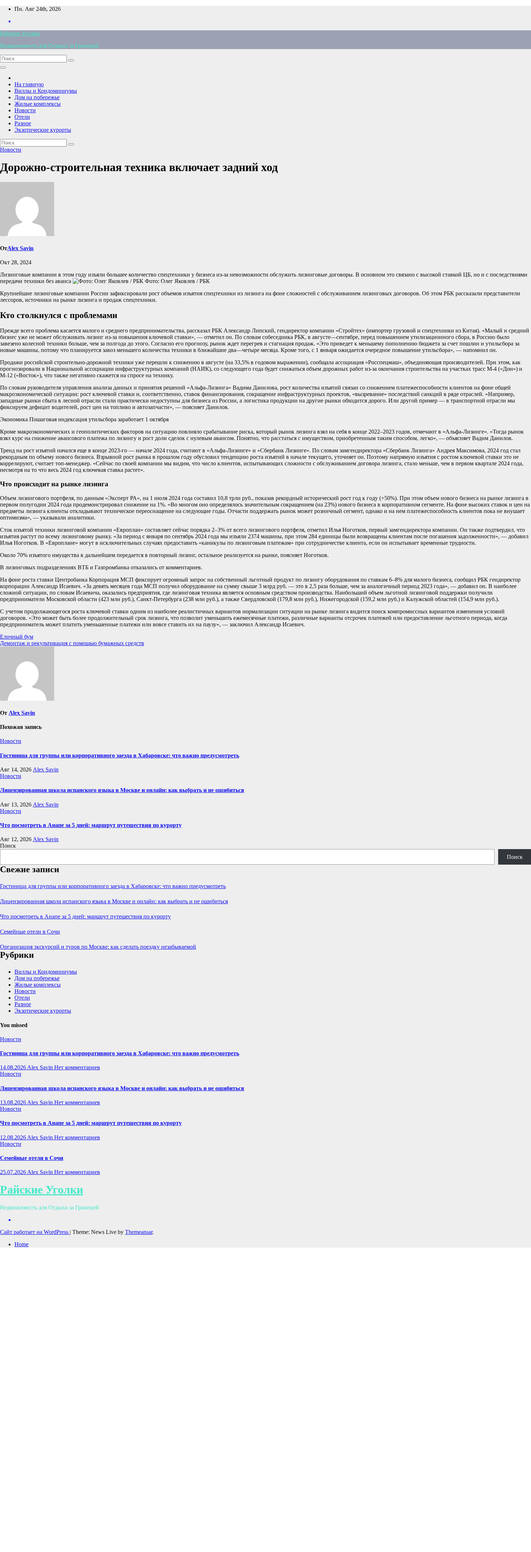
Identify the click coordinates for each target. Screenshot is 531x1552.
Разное (22, 123)
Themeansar (138, 1232)
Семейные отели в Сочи (30, 932)
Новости (25, 110)
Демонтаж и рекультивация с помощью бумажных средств (72, 643)
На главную (29, 84)
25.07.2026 (13, 1172)
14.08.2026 (13, 1067)
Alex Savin (20, 248)
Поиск (8, 846)
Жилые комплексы (37, 104)
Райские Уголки (20, 33)
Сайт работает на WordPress (35, 1232)
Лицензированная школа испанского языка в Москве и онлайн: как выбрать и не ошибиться (122, 790)
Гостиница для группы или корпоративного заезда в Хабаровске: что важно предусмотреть (119, 755)
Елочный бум (16, 637)
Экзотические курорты (42, 130)
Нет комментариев (77, 1067)
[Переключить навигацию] (3, 67)
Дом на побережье (37, 97)
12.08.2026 (13, 1137)
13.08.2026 (13, 1102)
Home (21, 1244)
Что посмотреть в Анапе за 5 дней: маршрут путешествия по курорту (91, 825)
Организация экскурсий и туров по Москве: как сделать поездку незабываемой (98, 947)
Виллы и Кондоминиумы (45, 91)
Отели (22, 117)
